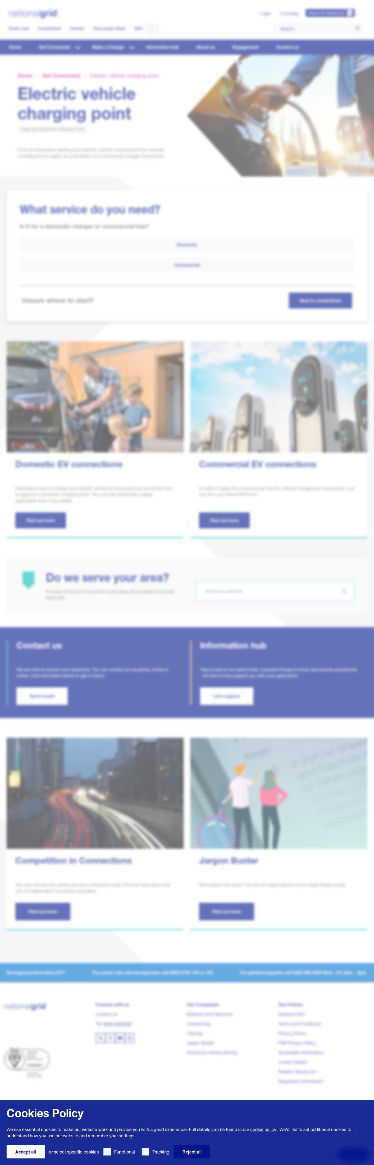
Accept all (25, 1152)
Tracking (161, 1152)
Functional (124, 1152)
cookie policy (263, 1129)
